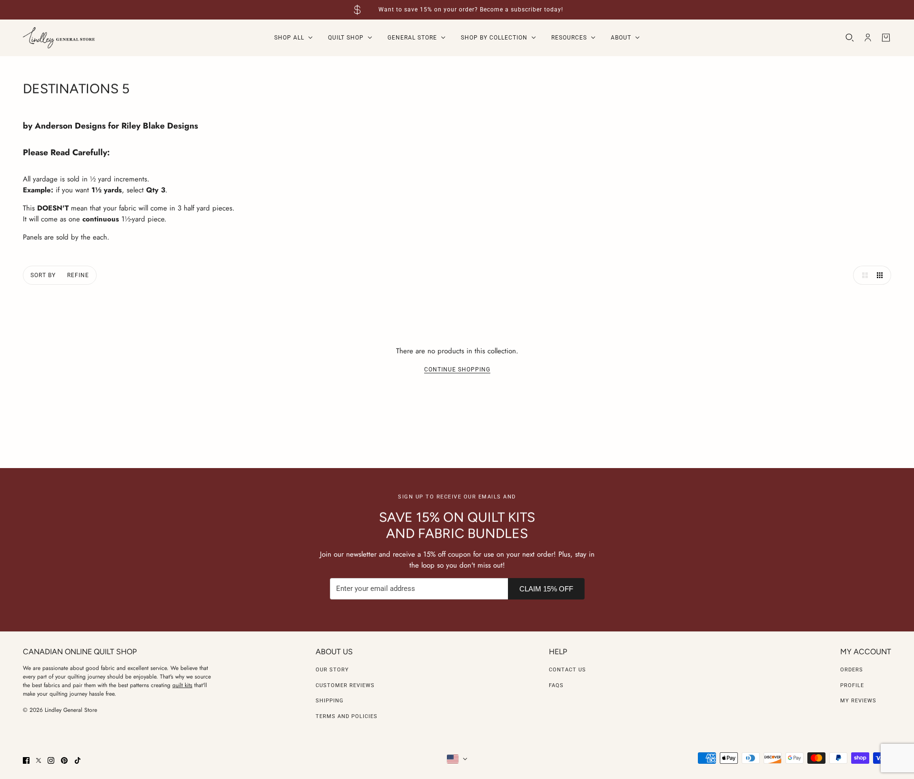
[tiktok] (77, 760)
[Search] (849, 37)
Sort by (43, 275)
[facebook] (26, 760)
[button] (862, 275)
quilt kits (182, 685)
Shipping (330, 701)
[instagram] (51, 760)
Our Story (332, 670)
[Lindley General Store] (59, 38)
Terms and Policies (347, 716)
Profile (852, 685)
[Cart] (886, 37)
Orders (851, 670)
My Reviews (858, 701)
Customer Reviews (345, 685)
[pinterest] (64, 760)
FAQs (556, 685)
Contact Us (567, 670)
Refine (78, 275)
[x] (38, 760)
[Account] (868, 37)
